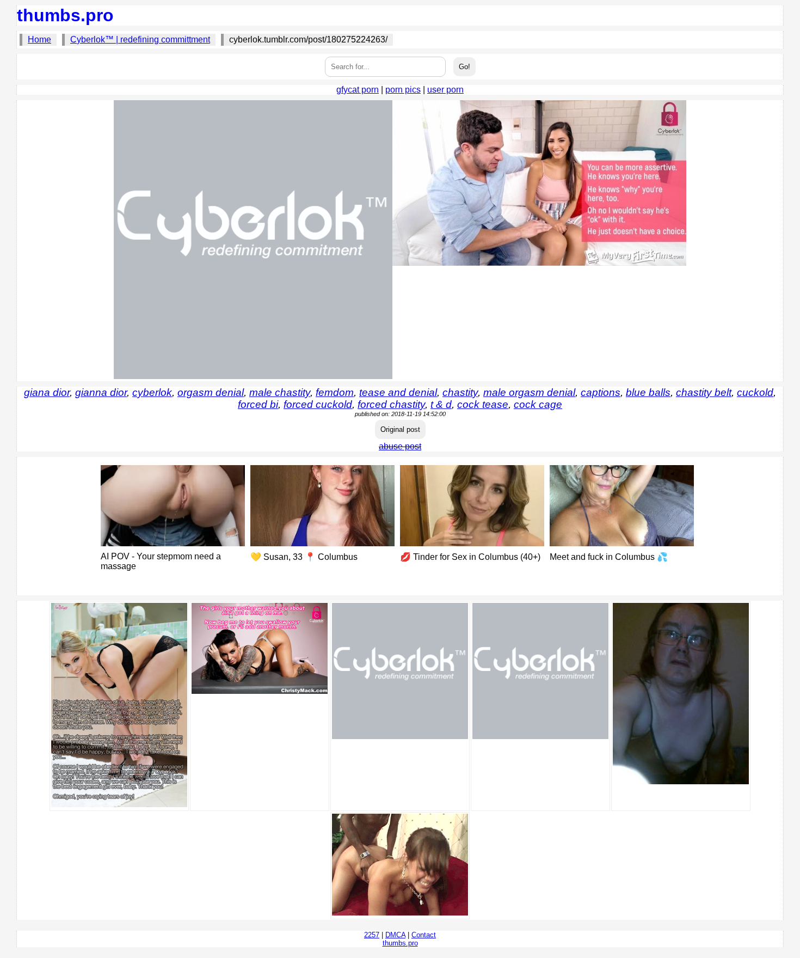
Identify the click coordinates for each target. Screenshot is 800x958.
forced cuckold (318, 404)
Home (39, 39)
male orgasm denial (529, 392)
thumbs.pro (65, 15)
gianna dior (101, 392)
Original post (400, 429)
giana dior (47, 392)
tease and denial (398, 392)
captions (600, 392)
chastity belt (703, 392)
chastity (460, 392)
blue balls (648, 392)
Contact (423, 935)
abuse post (400, 446)
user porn (445, 89)
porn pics (403, 89)
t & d (441, 404)
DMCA (395, 935)
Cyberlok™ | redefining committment (140, 39)
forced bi (258, 404)
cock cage (538, 404)
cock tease (482, 404)
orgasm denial (210, 392)
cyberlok (152, 392)
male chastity (279, 392)
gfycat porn (357, 89)
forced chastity (391, 404)
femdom (335, 392)
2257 (371, 935)
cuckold (755, 392)
